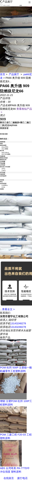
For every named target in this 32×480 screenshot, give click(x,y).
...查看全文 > (7, 309)
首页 (2, 74)
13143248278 (18, 323)
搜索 (21, 5)
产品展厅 (14, 74)
